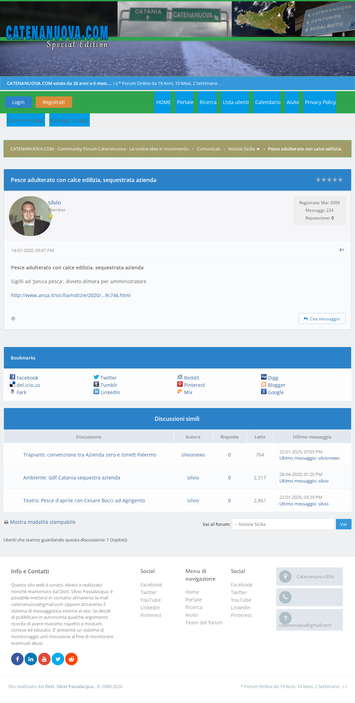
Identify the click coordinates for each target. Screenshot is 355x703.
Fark (20, 392)
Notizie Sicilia (241, 149)
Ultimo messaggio (297, 458)
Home (192, 592)
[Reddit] (71, 659)
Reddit (191, 377)
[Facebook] (17, 659)
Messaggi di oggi (68, 120)
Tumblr (108, 385)
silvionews (193, 454)
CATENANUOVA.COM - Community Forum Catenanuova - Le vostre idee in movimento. (99, 149)
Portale (185, 102)
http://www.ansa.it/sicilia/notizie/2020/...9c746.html (71, 295)
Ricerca (208, 102)
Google (275, 392)
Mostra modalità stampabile (43, 522)
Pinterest (194, 385)
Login (18, 102)
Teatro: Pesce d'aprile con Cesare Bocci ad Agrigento (84, 500)
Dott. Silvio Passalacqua (70, 686)
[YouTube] (44, 659)
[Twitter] (58, 659)
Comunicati (208, 149)
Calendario (267, 102)
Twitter (108, 377)
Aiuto (293, 102)
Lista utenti (236, 102)
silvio (54, 202)
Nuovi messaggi (25, 120)
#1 (341, 249)
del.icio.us (27, 385)
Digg (272, 377)
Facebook (26, 377)
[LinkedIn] (31, 659)
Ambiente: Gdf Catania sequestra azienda (71, 477)
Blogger (276, 385)
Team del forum (204, 622)
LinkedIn (109, 392)
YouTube (241, 600)
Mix (187, 392)
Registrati (54, 102)
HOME (163, 102)
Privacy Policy (320, 102)
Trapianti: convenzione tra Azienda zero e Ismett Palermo (89, 454)
